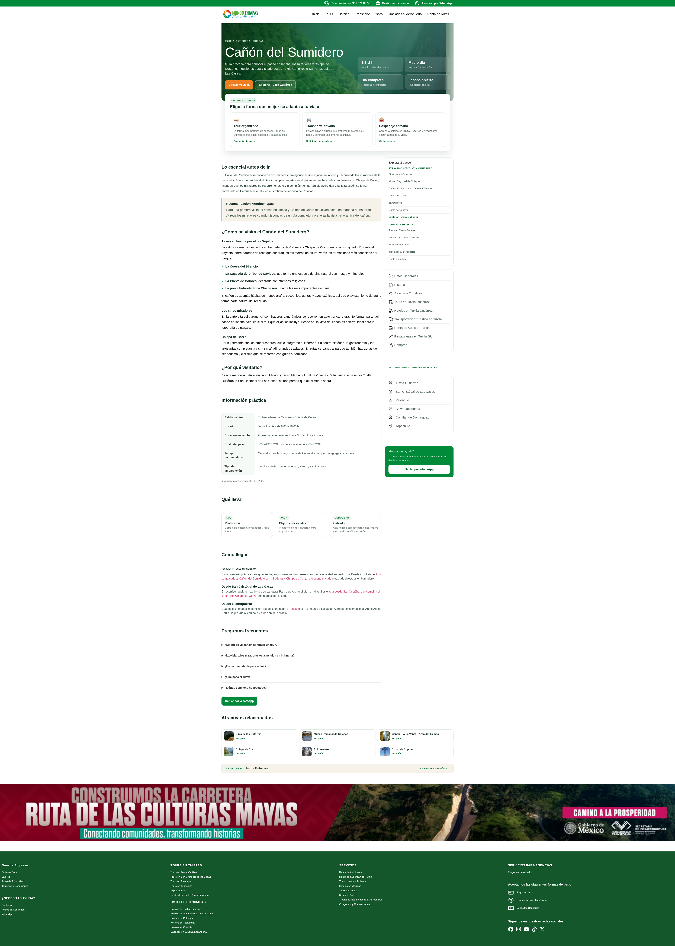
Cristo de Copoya (398, 209)
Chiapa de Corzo (398, 195)
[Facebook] (510, 929)
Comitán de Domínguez (412, 417)
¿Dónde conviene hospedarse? (245, 687)
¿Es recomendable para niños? (245, 666)
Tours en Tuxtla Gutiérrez (403, 230)
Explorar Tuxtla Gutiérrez (275, 84)
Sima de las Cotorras (400, 174)
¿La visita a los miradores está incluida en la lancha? (259, 655)
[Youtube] (526, 929)
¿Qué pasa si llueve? (238, 676)
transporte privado (320, 578)
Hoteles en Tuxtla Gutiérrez (404, 237)
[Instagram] (518, 929)
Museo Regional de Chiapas (404, 181)
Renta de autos (397, 259)
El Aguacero (395, 202)
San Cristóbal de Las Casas (415, 391)
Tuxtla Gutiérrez (407, 383)
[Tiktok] (534, 929)
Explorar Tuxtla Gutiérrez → (405, 216)
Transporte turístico (399, 244)
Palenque (402, 400)
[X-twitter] (542, 929)
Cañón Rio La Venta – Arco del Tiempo (410, 188)
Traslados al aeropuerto (402, 251)
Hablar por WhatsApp (239, 701)
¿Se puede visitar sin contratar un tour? (250, 644)
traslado (295, 608)
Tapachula (403, 426)
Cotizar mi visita (239, 84)
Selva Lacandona (408, 409)
